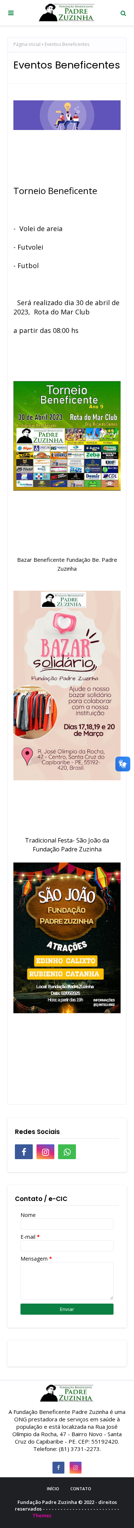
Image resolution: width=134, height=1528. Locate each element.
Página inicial (27, 44)
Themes (41, 1515)
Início (53, 1488)
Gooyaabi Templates (77, 1515)
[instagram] (45, 1151)
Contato (80, 1488)
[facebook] (24, 1151)
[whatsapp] (67, 1151)
